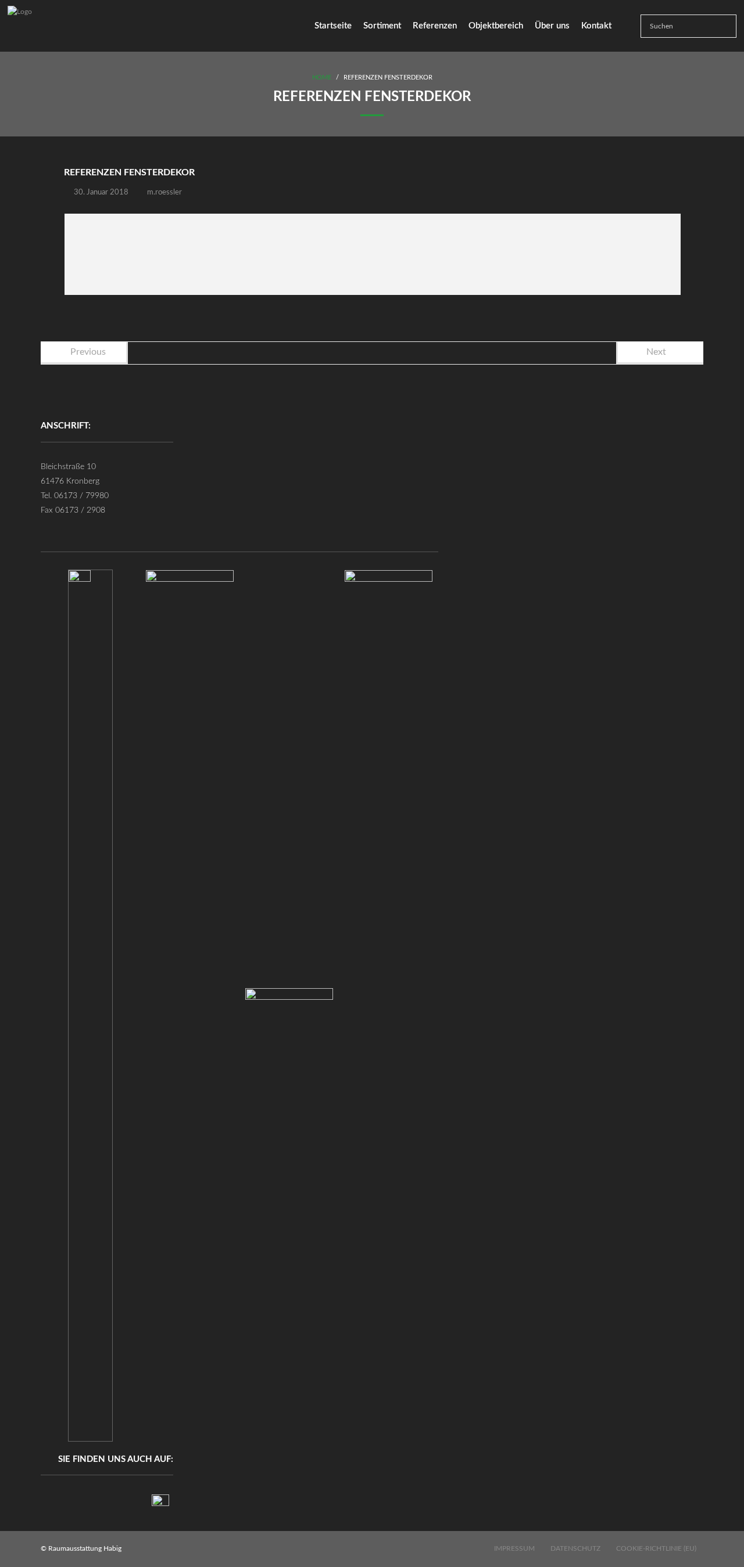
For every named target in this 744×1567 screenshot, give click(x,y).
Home (321, 77)
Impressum (514, 1548)
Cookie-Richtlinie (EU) (656, 1548)
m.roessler (164, 192)
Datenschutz (575, 1548)
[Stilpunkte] (160, 1503)
